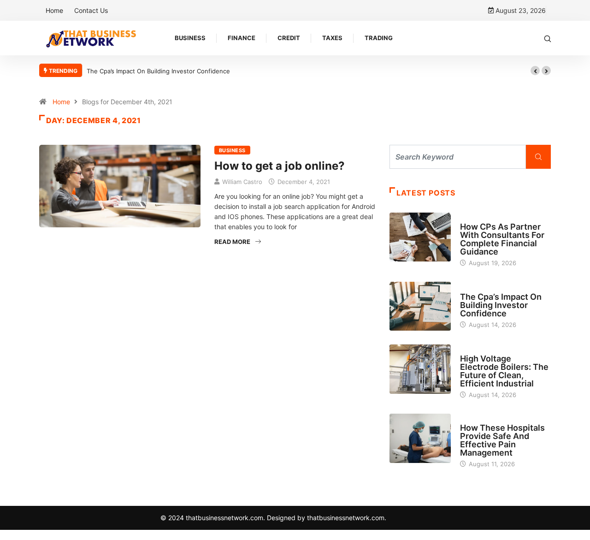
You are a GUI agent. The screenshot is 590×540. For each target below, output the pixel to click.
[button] (535, 70)
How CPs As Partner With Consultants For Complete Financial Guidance (502, 239)
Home (54, 10)
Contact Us (91, 10)
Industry (474, 350)
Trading (379, 38)
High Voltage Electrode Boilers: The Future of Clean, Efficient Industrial (504, 371)
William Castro (242, 181)
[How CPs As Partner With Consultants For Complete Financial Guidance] (420, 237)
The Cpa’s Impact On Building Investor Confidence (158, 71)
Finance (241, 38)
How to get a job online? (279, 165)
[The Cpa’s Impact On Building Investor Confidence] (420, 306)
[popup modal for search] (547, 38)
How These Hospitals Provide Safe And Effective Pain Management (502, 440)
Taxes (332, 38)
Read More (232, 241)
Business (190, 38)
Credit (288, 38)
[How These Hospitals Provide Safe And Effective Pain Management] (420, 438)
